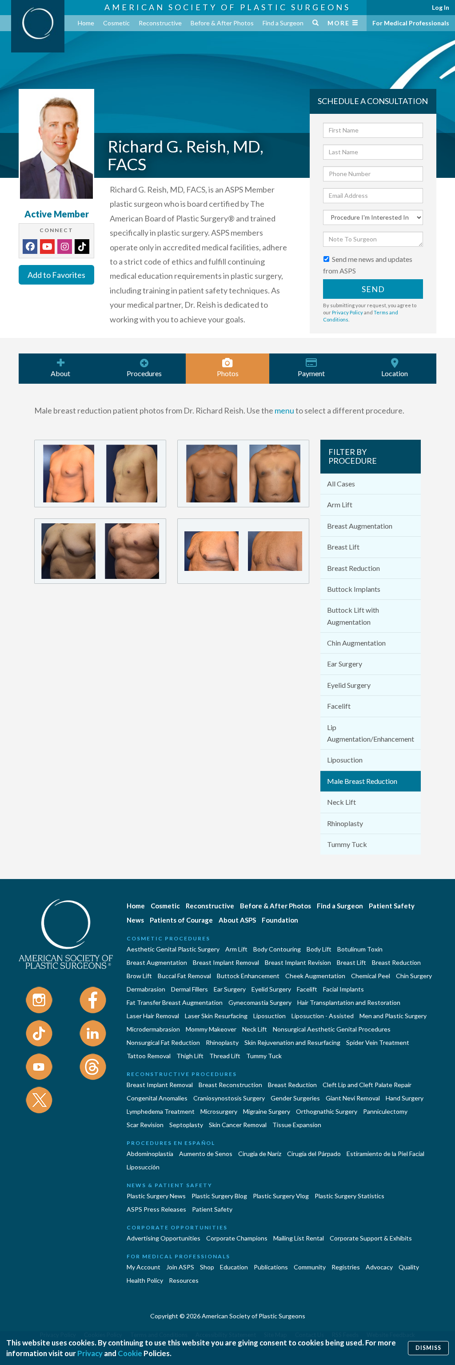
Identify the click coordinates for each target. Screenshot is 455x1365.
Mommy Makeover (211, 1029)
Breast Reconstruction (230, 1084)
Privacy (90, 1353)
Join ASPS (180, 1267)
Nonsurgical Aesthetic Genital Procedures (332, 1029)
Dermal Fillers (189, 989)
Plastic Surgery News (156, 1196)
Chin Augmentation (356, 642)
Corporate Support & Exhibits (371, 1238)
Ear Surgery (344, 663)
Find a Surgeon (283, 23)
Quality (409, 1267)
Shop (207, 1267)
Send (373, 289)
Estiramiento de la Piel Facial (385, 1153)
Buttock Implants (353, 589)
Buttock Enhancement (248, 976)
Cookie (130, 1353)
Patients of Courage (181, 920)
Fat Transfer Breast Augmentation (175, 1002)
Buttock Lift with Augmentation (353, 616)
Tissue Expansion (296, 1124)
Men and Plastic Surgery (393, 1016)
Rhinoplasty (345, 823)
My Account (143, 1267)
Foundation (280, 920)
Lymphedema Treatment (161, 1111)
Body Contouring (277, 949)
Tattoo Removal (149, 1056)
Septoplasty (186, 1124)
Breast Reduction (353, 568)
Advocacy (379, 1267)
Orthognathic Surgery (326, 1111)
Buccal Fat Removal (184, 976)
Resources (184, 1280)
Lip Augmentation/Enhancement (370, 733)
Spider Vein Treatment (377, 1042)
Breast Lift (343, 546)
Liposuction (345, 759)
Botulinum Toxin (360, 949)
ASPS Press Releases (156, 1209)
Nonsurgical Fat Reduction (163, 1042)
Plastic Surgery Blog (219, 1196)
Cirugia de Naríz (259, 1153)
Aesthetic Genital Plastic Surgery (173, 949)
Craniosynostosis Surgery (229, 1098)
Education (234, 1267)
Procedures (144, 373)
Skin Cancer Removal (238, 1124)
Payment (311, 373)
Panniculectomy (385, 1111)
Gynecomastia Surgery (259, 1002)
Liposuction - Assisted (322, 1016)
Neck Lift (341, 802)
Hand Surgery (404, 1098)
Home (86, 23)
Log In (440, 7)
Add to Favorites (56, 275)
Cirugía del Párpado (314, 1153)
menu (284, 410)
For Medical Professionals (410, 23)
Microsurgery (218, 1111)
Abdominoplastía (150, 1153)
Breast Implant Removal (226, 962)
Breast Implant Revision (298, 962)
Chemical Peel (370, 976)
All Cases (341, 483)
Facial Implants (343, 989)
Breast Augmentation (359, 526)
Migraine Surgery (266, 1111)
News (135, 920)
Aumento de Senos (205, 1153)
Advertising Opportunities (163, 1238)
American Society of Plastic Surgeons (227, 7)
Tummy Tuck (347, 844)
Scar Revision (145, 1124)
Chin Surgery (414, 976)
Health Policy (145, 1280)
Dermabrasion (146, 989)
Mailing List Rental (298, 1238)
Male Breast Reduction (362, 781)
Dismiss (428, 1348)
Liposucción (143, 1167)
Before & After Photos (222, 23)
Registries (345, 1267)
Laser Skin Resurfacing (216, 1016)
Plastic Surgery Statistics (349, 1196)
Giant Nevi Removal (353, 1098)
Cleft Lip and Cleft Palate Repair (367, 1084)
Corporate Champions (236, 1238)
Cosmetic (116, 23)
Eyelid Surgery (349, 685)
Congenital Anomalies (157, 1098)
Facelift (339, 706)
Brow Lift (139, 976)
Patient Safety (392, 906)
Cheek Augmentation (315, 976)
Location (394, 373)
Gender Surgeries (295, 1098)
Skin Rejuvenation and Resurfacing (292, 1042)
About (60, 373)
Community (310, 1267)
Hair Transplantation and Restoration (348, 1002)
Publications (271, 1267)
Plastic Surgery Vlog (281, 1196)
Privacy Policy (347, 312)
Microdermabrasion (153, 1029)
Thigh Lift (190, 1056)
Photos (228, 373)
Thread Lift (224, 1056)
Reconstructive (160, 23)
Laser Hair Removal (153, 1016)
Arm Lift (339, 504)
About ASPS (237, 920)
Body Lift (319, 949)
